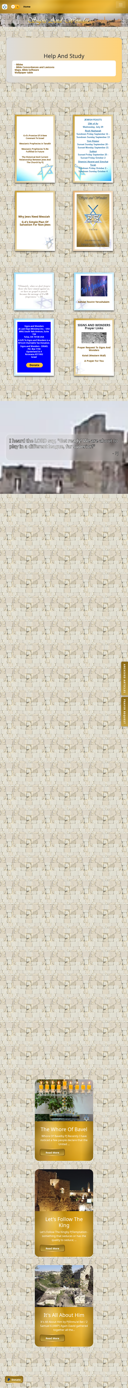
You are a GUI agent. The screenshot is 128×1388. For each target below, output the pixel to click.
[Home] (4, 7)
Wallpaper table (24, 72)
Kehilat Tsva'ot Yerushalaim (94, 301)
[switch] (15, 7)
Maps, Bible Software (27, 69)
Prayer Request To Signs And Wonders (94, 349)
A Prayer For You (94, 360)
